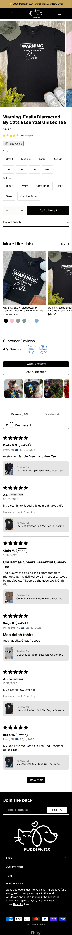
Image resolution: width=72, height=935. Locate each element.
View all (64, 244)
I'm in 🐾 (57, 810)
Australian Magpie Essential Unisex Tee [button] (39, 470)
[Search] (12, 13)
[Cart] (68, 13)
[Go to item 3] (53, 388)
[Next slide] (65, 287)
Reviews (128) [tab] (19, 414)
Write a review (36, 364)
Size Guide (15, 143)
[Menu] (4, 13)
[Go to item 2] (33, 388)
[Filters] (7, 425)
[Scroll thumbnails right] (65, 389)
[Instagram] (39, 933)
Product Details (12, 222)
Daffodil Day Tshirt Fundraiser (35, 3)
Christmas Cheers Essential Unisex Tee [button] (39, 598)
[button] (11, 135)
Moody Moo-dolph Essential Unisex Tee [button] (39, 654)
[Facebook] (32, 933)
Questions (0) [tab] (53, 414)
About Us (18, 904)
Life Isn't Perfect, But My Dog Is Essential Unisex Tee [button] (40, 526)
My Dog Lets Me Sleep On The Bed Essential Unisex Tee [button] (37, 764)
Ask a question (36, 372)
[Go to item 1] (13, 388)
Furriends (40, 924)
